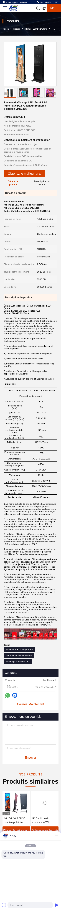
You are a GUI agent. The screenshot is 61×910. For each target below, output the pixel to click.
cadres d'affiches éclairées (19, 655)
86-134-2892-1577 (48, 2)
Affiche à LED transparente (19, 649)
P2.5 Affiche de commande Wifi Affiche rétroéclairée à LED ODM (44, 820)
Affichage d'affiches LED (18, 661)
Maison (6, 29)
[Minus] (56, 836)
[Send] (56, 905)
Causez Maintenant (30, 704)
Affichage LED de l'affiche (36, 29)
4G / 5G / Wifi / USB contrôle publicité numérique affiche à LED (15, 820)
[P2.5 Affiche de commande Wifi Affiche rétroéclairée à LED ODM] (44, 803)
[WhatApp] (7, 695)
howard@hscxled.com (17, 2)
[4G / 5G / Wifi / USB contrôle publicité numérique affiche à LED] (16, 803)
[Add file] (4, 905)
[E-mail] (15, 695)
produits (16, 29)
